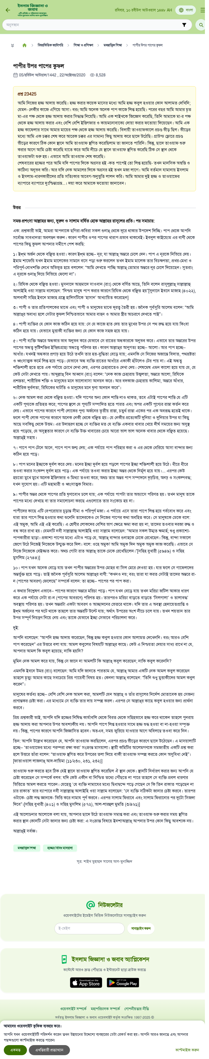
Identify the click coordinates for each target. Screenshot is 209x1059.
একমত (15, 1050)
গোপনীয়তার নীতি (136, 1009)
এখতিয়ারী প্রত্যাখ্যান (49, 1050)
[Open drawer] (203, 10)
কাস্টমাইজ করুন (187, 1050)
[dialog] (102, 1040)
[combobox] (93, 25)
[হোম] (24, 45)
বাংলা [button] (189, 10)
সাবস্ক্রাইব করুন (140, 928)
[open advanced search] (184, 25)
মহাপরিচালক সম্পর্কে (105, 1009)
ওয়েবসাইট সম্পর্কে (73, 1009)
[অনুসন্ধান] (201, 25)
